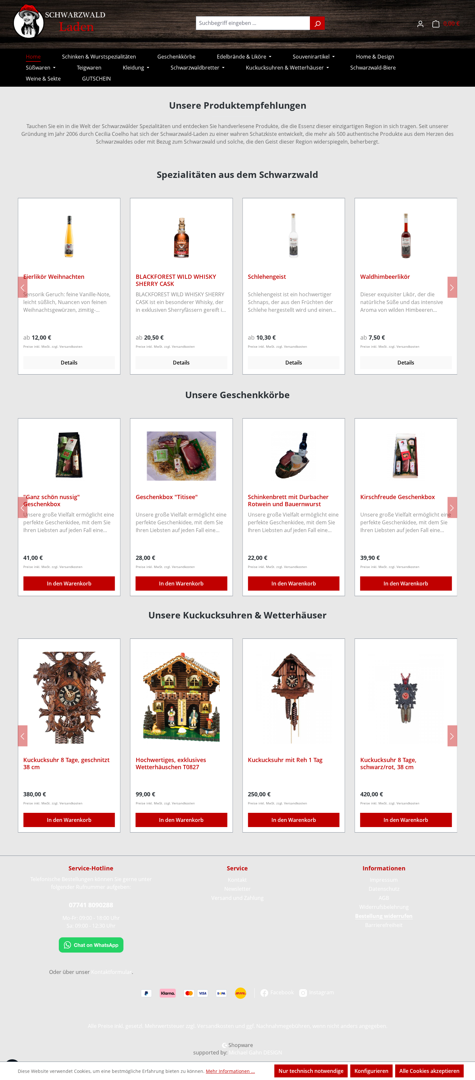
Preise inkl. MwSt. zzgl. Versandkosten (52, 346)
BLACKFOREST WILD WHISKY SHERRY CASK (176, 280)
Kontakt (237, 879)
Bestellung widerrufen (384, 916)
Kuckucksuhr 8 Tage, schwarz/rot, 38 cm (388, 763)
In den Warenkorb (69, 583)
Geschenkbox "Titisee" (167, 497)
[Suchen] (317, 23)
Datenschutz (384, 888)
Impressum (384, 879)
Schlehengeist (267, 276)
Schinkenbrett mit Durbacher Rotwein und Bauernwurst (288, 500)
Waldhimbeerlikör (385, 276)
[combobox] (253, 23)
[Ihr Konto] (420, 23)
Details (69, 362)
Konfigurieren (371, 1071)
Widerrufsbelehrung (384, 907)
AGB (384, 897)
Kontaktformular (111, 972)
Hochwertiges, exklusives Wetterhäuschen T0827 (171, 763)
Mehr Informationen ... (230, 1071)
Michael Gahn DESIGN (255, 1052)
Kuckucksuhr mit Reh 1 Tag (285, 760)
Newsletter (237, 888)
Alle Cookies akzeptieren (429, 1071)
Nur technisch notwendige (311, 1071)
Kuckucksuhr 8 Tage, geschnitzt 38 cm (66, 763)
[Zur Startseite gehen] (59, 22)
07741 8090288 (91, 904)
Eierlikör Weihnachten (53, 276)
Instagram (321, 992)
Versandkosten (215, 1026)
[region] (237, 287)
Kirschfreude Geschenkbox (397, 497)
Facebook (281, 992)
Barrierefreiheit (384, 925)
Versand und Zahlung (237, 897)
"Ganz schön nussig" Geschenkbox (51, 500)
